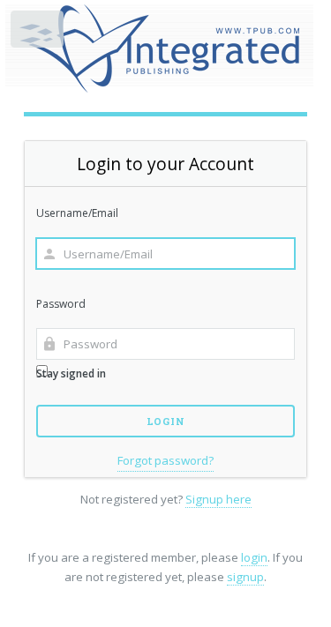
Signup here (218, 499)
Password (61, 303)
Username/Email (77, 212)
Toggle (38, 33)
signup (245, 577)
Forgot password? (165, 460)
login (254, 557)
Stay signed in (71, 373)
